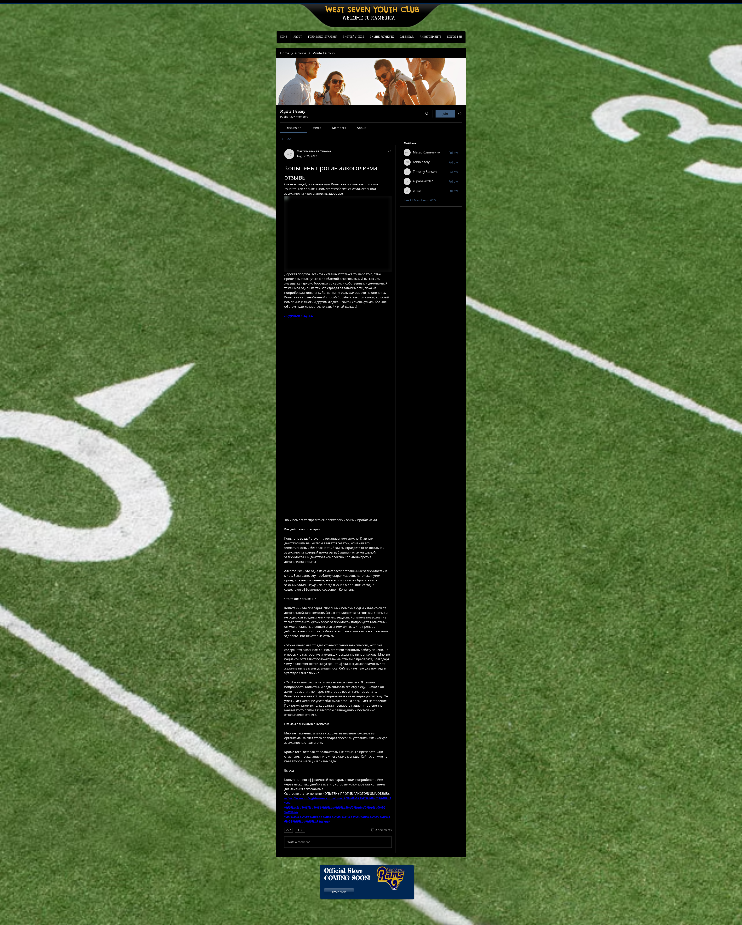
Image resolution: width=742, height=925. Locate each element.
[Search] (427, 114)
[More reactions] (300, 830)
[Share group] (459, 113)
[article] (338, 499)
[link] (293, 128)
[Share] (389, 151)
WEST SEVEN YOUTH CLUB (372, 9)
